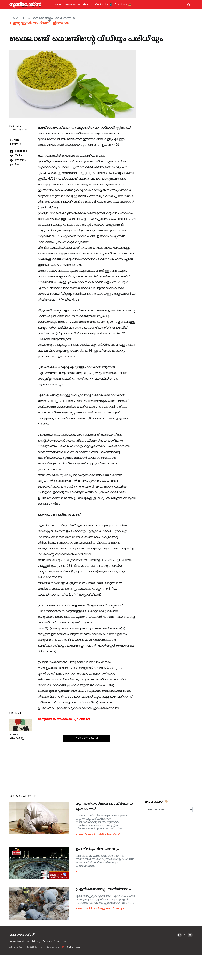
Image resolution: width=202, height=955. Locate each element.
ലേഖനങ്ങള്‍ (70, 4)
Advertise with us (19, 941)
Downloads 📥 (123, 4)
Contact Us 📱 (103, 4)
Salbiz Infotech (74, 947)
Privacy (36, 941)
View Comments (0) (87, 738)
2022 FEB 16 (19, 18)
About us (88, 4)
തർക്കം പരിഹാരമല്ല (16, 736)
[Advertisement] (72, 764)
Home (58, 4)
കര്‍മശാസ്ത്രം (42, 18)
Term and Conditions (54, 941)
